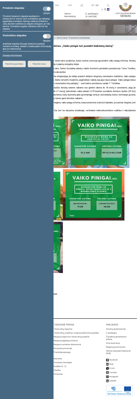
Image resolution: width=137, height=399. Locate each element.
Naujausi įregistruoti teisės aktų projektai (71, 337)
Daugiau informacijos (12, 55)
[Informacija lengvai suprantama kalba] (108, 9)
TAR (70, 5)
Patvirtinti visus (39, 64)
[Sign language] (105, 9)
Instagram (113, 377)
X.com (112, 368)
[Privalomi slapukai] (47, 9)
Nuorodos (58, 359)
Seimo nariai (62, 38)
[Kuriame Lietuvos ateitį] (119, 395)
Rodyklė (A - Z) (60, 366)
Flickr (111, 364)
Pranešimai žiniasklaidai (79, 38)
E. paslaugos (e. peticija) (91, 15)
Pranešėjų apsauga (62, 352)
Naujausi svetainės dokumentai (67, 344)
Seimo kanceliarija (70, 15)
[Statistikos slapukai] (47, 36)
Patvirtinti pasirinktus (14, 64)
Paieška (57, 370)
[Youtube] (107, 372)
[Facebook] (107, 360)
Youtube (113, 372)
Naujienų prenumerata (115, 347)
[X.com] (107, 368)
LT (93, 5)
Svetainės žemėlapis (63, 362)
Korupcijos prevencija (63, 348)
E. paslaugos (111, 333)
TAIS (56, 5)
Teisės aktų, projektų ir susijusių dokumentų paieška (76, 333)
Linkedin (112, 381)
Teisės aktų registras (63, 329)
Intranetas (58, 374)
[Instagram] (107, 377)
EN (97, 5)
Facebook (113, 360)
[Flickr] (107, 364)
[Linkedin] (107, 381)
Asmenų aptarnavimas (116, 329)
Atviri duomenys (113, 343)
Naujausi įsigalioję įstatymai (66, 341)
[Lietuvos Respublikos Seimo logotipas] (125, 9)
